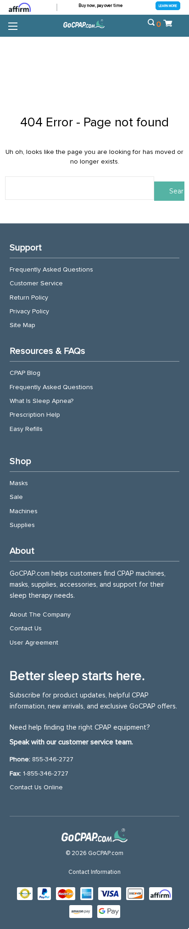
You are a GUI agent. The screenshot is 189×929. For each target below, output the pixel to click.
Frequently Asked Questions (51, 269)
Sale (16, 497)
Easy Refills (26, 429)
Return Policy (29, 298)
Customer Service (36, 283)
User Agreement (34, 643)
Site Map (22, 325)
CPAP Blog (25, 373)
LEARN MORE (168, 5)
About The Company (40, 615)
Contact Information (94, 872)
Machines (24, 511)
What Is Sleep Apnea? (41, 401)
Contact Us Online (36, 787)
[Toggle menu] (12, 26)
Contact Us (26, 628)
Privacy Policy (29, 311)
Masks (19, 483)
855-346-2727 (52, 759)
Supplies (22, 525)
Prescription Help (35, 415)
